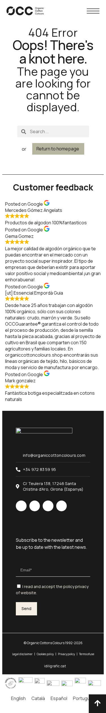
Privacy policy (66, 654)
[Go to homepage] (25, 10)
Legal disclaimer (22, 654)
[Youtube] (48, 506)
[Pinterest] (61, 506)
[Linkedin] (34, 506)
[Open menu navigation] (93, 11)
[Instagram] (21, 506)
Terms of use (86, 654)
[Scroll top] (97, 703)
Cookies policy (45, 654)
